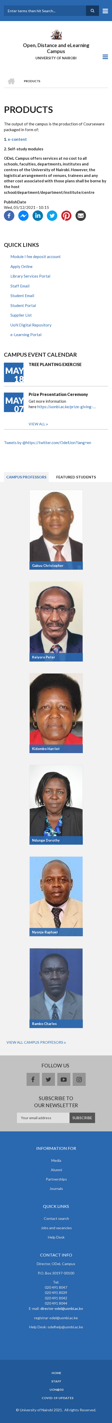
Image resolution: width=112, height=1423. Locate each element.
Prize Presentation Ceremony (58, 394)
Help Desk (56, 1237)
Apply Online (21, 266)
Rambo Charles (44, 1024)
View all (37, 424)
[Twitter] (52, 215)
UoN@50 (56, 1389)
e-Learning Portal (25, 334)
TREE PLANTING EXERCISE (55, 364)
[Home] (56, 34)
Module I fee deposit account (35, 256)
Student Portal (23, 305)
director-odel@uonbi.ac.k (60, 1308)
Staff (56, 1381)
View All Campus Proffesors (35, 1042)
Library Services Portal (30, 276)
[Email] (81, 215)
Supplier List (21, 315)
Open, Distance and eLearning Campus (56, 48)
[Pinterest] (66, 215)
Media (56, 1160)
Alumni (56, 1170)
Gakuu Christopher (48, 565)
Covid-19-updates (57, 1398)
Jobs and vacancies (56, 1228)
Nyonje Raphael (45, 932)
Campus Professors (26, 477)
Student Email (22, 295)
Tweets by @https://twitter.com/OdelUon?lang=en (47, 442)
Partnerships (56, 1179)
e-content (17, 139)
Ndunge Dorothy (46, 840)
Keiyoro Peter (43, 657)
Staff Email (19, 286)
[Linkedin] (38, 215)
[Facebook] (9, 215)
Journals (56, 1188)
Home (56, 1373)
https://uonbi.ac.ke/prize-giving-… (66, 406)
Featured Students (76, 477)
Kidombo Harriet (46, 749)
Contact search (56, 1218)
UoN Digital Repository (31, 325)
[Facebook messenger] (23, 215)
